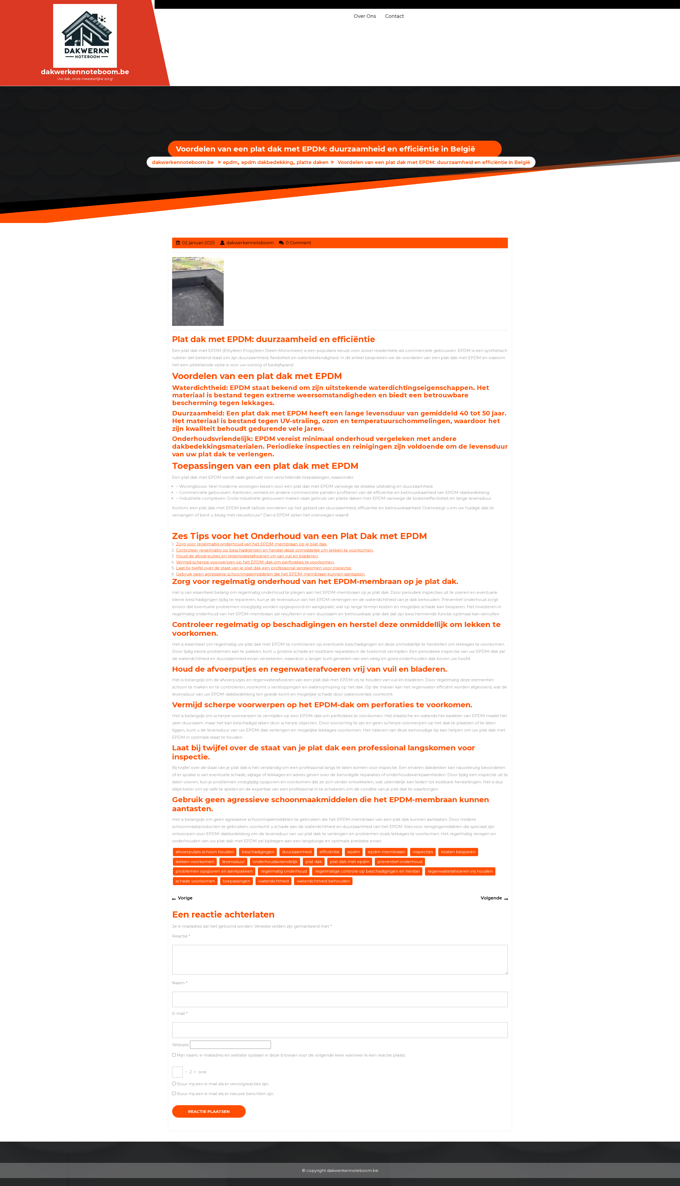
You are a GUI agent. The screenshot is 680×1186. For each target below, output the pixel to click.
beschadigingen (258, 851)
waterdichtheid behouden (323, 881)
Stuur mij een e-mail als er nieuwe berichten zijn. (225, 1093)
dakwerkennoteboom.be (85, 72)
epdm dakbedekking (267, 162)
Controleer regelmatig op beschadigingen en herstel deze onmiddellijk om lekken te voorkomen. (274, 550)
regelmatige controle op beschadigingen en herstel (367, 871)
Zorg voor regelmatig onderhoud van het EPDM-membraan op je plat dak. (251, 543)
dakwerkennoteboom (250, 242)
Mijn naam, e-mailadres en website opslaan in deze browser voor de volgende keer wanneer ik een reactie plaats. (291, 1055)
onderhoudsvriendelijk (275, 861)
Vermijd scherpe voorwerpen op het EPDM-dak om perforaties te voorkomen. (255, 562)
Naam (180, 982)
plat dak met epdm (349, 861)
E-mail (180, 1013)
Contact (394, 16)
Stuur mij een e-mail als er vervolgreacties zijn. (223, 1083)
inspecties (423, 851)
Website (180, 1044)
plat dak (313, 861)
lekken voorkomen (195, 861)
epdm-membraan (386, 851)
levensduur (233, 861)
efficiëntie (329, 851)
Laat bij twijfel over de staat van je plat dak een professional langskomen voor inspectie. (264, 567)
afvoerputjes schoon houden (205, 851)
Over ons (365, 16)
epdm (230, 162)
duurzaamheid (297, 851)
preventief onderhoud (399, 861)
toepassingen (236, 881)
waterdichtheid (273, 881)
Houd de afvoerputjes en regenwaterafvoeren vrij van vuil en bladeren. (247, 555)
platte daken (313, 162)
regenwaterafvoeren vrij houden (460, 871)
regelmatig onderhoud (284, 871)
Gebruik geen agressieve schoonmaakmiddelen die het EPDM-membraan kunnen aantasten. (270, 574)
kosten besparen (458, 851)
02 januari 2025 (198, 242)
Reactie (181, 936)
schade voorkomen (195, 881)
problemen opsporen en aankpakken (214, 871)
